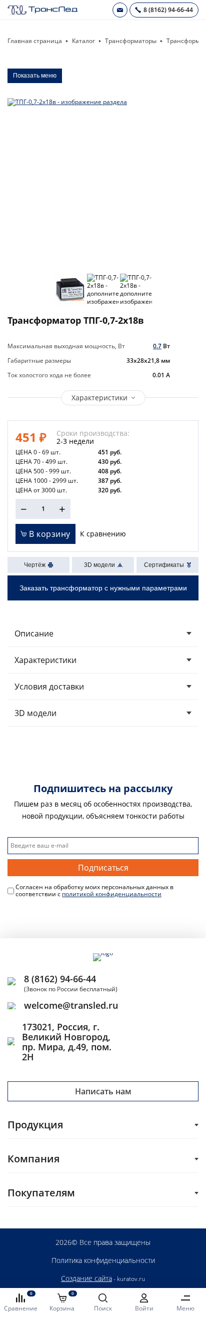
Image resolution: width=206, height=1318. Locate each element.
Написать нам (103, 1091)
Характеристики (100, 397)
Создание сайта (86, 1278)
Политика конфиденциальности (103, 1260)
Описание (34, 633)
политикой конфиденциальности (112, 894)
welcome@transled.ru (71, 1005)
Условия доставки (49, 686)
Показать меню (34, 75)
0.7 (157, 346)
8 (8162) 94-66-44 (60, 979)
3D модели (35, 713)
